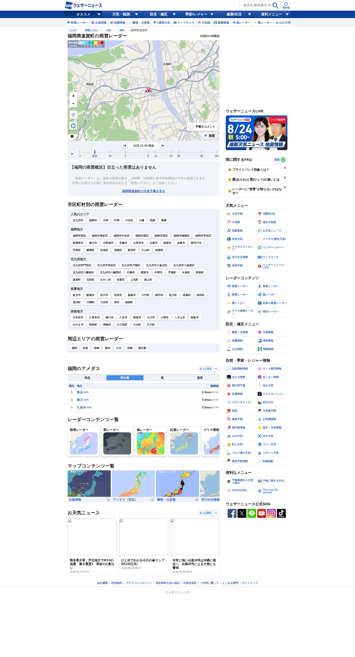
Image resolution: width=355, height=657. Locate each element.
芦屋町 (172, 272)
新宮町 (132, 250)
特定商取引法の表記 (168, 583)
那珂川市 (196, 242)
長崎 (96, 348)
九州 (109, 30)
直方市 (77, 295)
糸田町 (77, 302)
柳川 (80, 399)
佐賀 (85, 348)
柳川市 (110, 317)
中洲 (116, 220)
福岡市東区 (79, 235)
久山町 (146, 250)
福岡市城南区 (182, 235)
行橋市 (131, 272)
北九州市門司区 (82, 265)
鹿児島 (142, 348)
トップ (73, 30)
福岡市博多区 (100, 235)
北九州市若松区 (106, 265)
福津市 (167, 242)
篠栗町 (90, 250)
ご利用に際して (209, 583)
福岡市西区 (161, 235)
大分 (118, 348)
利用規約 (116, 583)
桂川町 (173, 295)
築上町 (148, 279)
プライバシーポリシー (139, 583)
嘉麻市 (132, 295)
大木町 (137, 324)
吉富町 (121, 279)
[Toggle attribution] (72, 136)
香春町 (187, 295)
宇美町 (77, 250)
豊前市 (145, 272)
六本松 (129, 220)
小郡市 (165, 317)
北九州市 (78, 220)
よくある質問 (230, 583)
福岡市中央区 (122, 235)
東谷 (80, 392)
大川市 (151, 317)
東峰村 (107, 324)
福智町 (129, 302)
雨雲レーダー (91, 30)
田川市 (104, 295)
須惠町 (118, 250)
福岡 (122, 30)
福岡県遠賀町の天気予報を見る (143, 191)
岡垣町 (200, 272)
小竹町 (146, 295)
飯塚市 (90, 295)
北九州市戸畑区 (131, 265)
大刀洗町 (122, 324)
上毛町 (134, 279)
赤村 (116, 302)
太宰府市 (138, 242)
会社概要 (102, 583)
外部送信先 (190, 583)
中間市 (158, 272)
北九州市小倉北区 (156, 265)
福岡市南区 (142, 235)
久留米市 (94, 317)
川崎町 (90, 302)
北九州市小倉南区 (184, 265)
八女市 (123, 317)
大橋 (141, 220)
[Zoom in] (73, 96)
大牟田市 (78, 317)
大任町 (104, 302)
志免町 (104, 250)
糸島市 (181, 242)
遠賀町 (77, 279)
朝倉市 (195, 317)
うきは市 (179, 317)
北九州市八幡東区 (83, 272)
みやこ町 (105, 279)
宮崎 (130, 348)
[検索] (275, 5)
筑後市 (137, 317)
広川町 (151, 324)
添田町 (201, 295)
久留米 (81, 407)
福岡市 (93, 220)
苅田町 (90, 279)
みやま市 (78, 324)
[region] (144, 90)
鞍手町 (159, 295)
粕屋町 (159, 250)
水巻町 (186, 272)
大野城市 (108, 242)
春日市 (93, 242)
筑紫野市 (78, 242)
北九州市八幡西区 (110, 272)
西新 (152, 220)
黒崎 (163, 220)
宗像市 (123, 242)
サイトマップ (250, 583)
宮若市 (118, 295)
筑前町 (93, 324)
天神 (105, 220)
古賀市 (154, 242)
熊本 (107, 348)
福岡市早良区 (203, 235)
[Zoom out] (73, 103)
